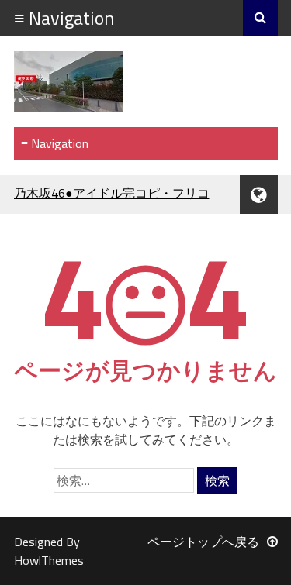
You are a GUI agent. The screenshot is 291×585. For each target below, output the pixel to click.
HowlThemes (49, 560)
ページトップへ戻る (203, 541)
